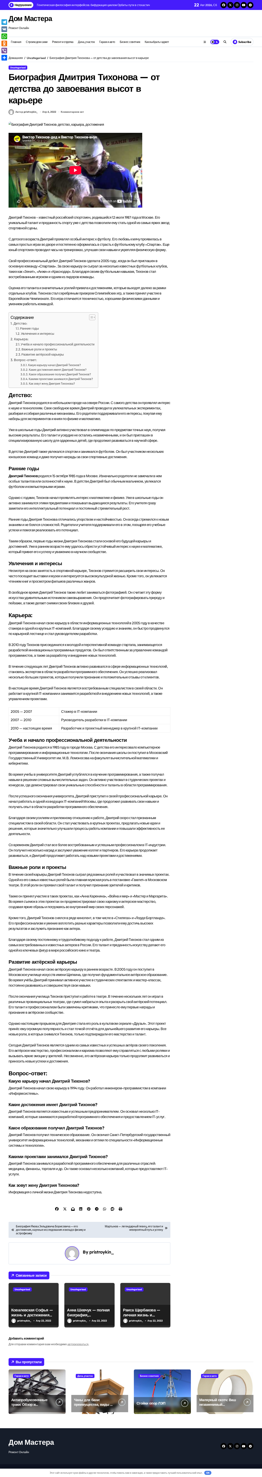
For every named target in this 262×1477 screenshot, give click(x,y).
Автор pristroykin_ (26, 111)
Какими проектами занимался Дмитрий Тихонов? (61, 379)
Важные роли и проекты (39, 349)
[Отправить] (4, 57)
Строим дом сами (37, 42)
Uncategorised (18, 67)
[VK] (4, 29)
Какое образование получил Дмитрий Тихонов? (60, 374)
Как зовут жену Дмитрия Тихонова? (52, 383)
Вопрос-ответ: (25, 360)
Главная (16, 42)
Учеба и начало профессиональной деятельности (57, 344)
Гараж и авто (107, 42)
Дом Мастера (30, 18)
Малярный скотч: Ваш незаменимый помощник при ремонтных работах (217, 1407)
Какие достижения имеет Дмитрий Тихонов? (57, 369)
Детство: (20, 323)
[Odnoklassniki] (4, 43)
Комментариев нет (72, 111)
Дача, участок (86, 42)
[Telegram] (4, 22)
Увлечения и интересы (37, 334)
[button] (90, 317)
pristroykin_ (101, 1252)
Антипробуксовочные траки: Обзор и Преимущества (29, 1404)
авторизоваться (77, 1344)
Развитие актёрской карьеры (42, 354)
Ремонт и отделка (62, 42)
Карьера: (21, 339)
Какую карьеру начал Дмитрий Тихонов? (54, 365)
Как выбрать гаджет (157, 42)
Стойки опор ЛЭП (151, 1403)
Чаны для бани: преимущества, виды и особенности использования (93, 1407)
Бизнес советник (130, 42)
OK (208, 1472)
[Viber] (4, 50)
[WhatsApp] (4, 36)
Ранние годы (29, 328)
